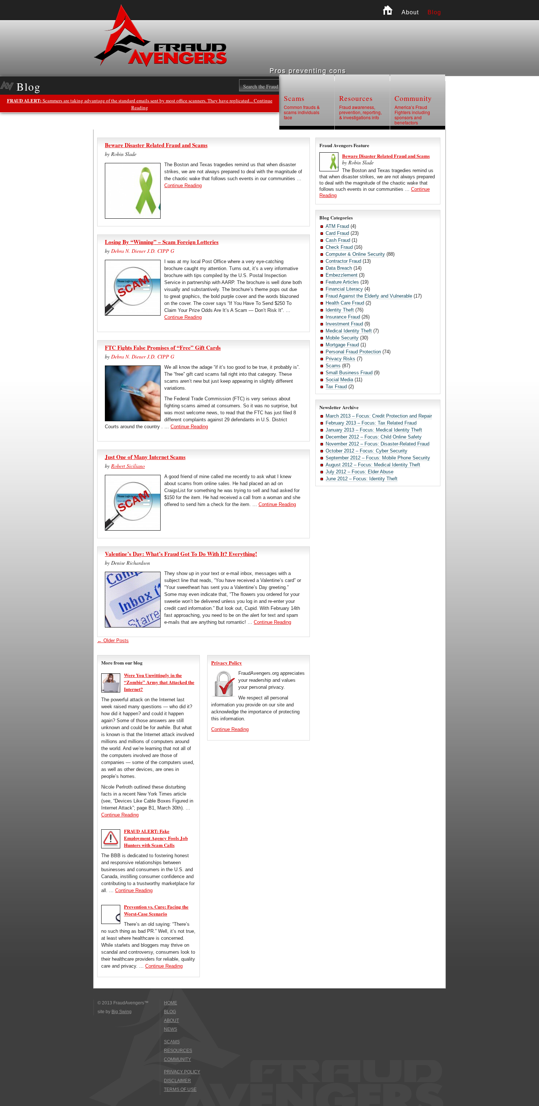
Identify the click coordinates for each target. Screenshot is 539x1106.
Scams (294, 98)
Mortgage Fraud (342, 345)
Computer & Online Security (355, 254)
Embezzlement (342, 275)
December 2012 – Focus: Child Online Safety (374, 437)
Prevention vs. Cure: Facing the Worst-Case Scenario (156, 910)
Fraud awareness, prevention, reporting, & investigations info (360, 112)
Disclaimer (177, 1080)
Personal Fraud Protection (353, 351)
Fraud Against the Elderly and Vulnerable (369, 296)
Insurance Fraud (343, 317)
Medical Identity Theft (349, 331)
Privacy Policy (226, 662)
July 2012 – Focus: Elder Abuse (359, 471)
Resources (356, 98)
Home (388, 10)
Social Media (339, 379)
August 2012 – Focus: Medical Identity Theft (373, 464)
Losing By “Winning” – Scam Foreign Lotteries (162, 242)
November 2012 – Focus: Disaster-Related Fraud (377, 444)
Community (413, 98)
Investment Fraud (344, 324)
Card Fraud (337, 233)
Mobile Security (342, 338)
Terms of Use (180, 1089)
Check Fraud (339, 247)
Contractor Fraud (343, 261)
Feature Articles (342, 282)
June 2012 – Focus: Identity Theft (361, 478)
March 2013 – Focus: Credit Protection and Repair (379, 416)
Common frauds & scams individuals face (302, 112)
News (170, 1029)
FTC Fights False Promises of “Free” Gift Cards (163, 347)
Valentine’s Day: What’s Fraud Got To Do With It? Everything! (181, 554)
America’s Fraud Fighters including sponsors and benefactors (412, 115)
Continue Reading (183, 185)
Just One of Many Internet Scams (145, 457)
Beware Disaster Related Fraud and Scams (156, 145)
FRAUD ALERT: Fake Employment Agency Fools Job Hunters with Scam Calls (156, 837)
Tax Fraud (336, 386)
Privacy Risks (340, 358)
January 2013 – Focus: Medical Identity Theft (374, 430)
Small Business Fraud (349, 372)
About (410, 12)
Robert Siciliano (128, 465)
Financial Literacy (344, 289)
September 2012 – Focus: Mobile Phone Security (378, 458)
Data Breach (339, 268)
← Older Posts (113, 640)
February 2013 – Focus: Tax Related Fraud (371, 423)
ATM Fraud (337, 226)
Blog (434, 12)
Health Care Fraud (345, 303)
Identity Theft (340, 310)
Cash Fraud (338, 240)
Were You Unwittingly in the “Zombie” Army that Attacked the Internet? (159, 682)
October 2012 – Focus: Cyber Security (366, 451)
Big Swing (121, 1011)
